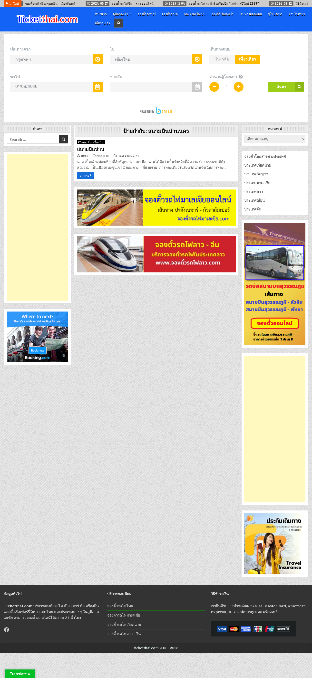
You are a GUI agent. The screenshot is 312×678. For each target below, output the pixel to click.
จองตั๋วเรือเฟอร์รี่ (222, 13)
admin (84, 155)
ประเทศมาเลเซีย (257, 183)
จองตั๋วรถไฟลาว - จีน (124, 634)
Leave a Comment (128, 155)
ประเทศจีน (252, 209)
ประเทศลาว (253, 191)
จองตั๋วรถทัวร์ (146, 13)
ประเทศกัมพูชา (256, 174)
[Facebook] (7, 630)
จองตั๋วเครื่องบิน (194, 13)
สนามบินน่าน (90, 149)
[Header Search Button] (118, 23)
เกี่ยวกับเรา (102, 22)
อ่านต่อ (84, 175)
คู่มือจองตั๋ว (120, 13)
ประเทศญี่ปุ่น (254, 200)
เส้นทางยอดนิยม (250, 13)
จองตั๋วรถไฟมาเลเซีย (123, 615)
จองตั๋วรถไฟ (170, 13)
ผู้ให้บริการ (275, 13)
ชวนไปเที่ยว (296, 13)
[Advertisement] (37, 227)
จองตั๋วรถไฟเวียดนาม (124, 624)
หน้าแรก (101, 13)
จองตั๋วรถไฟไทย (120, 606)
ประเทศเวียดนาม (257, 165)
